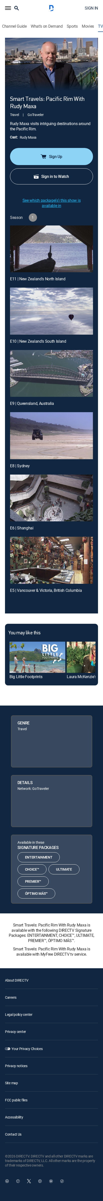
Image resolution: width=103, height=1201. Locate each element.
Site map (11, 1082)
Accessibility (14, 1117)
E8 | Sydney (20, 466)
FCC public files (16, 1100)
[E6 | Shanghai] (51, 498)
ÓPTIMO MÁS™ (36, 893)
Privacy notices (16, 1065)
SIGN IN (91, 8)
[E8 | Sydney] (51, 435)
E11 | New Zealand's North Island (38, 279)
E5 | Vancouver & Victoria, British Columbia (46, 590)
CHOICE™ (32, 869)
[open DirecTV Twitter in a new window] (29, 1181)
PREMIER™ (33, 881)
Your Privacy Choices (27, 1048)
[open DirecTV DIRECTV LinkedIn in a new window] (7, 1181)
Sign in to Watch (55, 176)
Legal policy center (18, 1014)
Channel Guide (14, 26)
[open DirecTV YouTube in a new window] (51, 1181)
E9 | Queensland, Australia (32, 403)
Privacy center (15, 1031)
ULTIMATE (64, 869)
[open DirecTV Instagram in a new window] (40, 1181)
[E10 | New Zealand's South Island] (51, 311)
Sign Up (55, 156)
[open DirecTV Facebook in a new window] (18, 1181)
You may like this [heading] (24, 633)
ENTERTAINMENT (38, 857)
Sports (72, 26)
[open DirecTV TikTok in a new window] (62, 1181)
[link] (37, 657)
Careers (10, 997)
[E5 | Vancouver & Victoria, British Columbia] (51, 560)
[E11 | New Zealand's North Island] (51, 249)
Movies (88, 26)
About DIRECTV (16, 980)
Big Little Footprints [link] (26, 676)
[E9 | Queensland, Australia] (51, 373)
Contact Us (13, 1134)
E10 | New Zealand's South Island (38, 341)
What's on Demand (47, 26)
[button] (8, 8)
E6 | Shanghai (22, 528)
